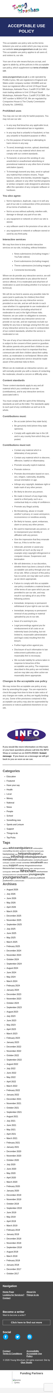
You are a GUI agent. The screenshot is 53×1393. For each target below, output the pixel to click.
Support (10, 829)
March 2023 (12, 1033)
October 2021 (13, 1108)
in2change (6, 857)
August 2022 (12, 1064)
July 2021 (11, 1121)
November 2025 (14, 920)
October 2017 (13, 1273)
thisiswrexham (9, 868)
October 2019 (13, 1204)
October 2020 (13, 1160)
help (16, 854)
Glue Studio (26, 1362)
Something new (14, 820)
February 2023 (13, 1038)
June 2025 (11, 933)
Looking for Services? (13, 1295)
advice (5, 848)
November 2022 (14, 1051)
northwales (6, 862)
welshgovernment (39, 868)
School (10, 816)
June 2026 (11, 898)
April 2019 (11, 1221)
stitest (46, 863)
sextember (26, 863)
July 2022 (11, 1068)
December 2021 (14, 1099)
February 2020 (13, 1186)
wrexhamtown (42, 872)
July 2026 (11, 894)
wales (31, 868)
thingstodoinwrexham (33, 865)
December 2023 (14, 994)
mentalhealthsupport (41, 860)
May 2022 (11, 1077)
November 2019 (14, 1199)
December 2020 (14, 1151)
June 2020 (11, 1169)
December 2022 (14, 1047)
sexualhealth (36, 862)
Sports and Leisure (15, 824)
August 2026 (12, 889)
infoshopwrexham (35, 856)
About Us (31, 1292)
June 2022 (11, 1073)
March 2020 (12, 1182)
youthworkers (8, 881)
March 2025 (12, 942)
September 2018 (14, 1247)
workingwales (7, 871)
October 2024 (13, 959)
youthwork (40, 878)
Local (9, 794)
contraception (38, 848)
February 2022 (13, 1090)
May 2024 (11, 977)
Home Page (8, 1292)
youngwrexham (15, 877)
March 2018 (12, 1256)
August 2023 (12, 1012)
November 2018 (14, 1243)
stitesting (5, 865)
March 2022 (12, 1086)
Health (10, 790)
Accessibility (32, 1351)
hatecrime (30, 851)
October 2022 (13, 1055)
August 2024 (12, 968)
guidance (23, 851)
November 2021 (14, 1103)
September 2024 (14, 964)
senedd (18, 863)
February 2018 (13, 1260)
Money (10, 798)
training (26, 868)
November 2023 (14, 999)
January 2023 (13, 1042)
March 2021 (12, 1138)
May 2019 (11, 1217)
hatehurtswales (39, 851)
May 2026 (11, 903)
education (15, 851)
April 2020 (11, 1177)
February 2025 (13, 946)
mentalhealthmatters (25, 860)
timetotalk (19, 868)
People (10, 811)
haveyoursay (8, 854)
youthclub (32, 878)
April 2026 (11, 907)
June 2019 (11, 1212)
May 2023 (11, 1025)
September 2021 (14, 1112)
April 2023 (11, 1029)
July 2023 (11, 1016)
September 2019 (14, 1208)
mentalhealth (10, 859)
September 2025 (14, 924)
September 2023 (14, 1007)
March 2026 (12, 911)
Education (11, 776)
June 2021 (11, 1125)
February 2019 (13, 1230)
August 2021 (12, 1116)
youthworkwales (19, 880)
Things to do (12, 833)
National (10, 803)
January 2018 (13, 1265)
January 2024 (13, 990)
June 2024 (11, 972)
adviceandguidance (20, 847)
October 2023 (13, 1003)
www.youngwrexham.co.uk (26, 49)
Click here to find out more (26, 1322)
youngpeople (37, 874)
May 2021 (11, 1129)
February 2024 (13, 985)
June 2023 (11, 1020)
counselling (7, 851)
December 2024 (14, 951)
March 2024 (12, 981)
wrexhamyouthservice (10, 874)
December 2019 (14, 1195)
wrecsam (16, 871)
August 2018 (12, 1252)
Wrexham (28, 871)
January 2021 (13, 1147)
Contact (6, 1298)
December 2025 (14, 916)
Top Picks (11, 838)
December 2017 (14, 1269)
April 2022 (11, 1081)
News (9, 807)
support (13, 865)
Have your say (13, 785)
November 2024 (14, 955)
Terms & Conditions (12, 1354)
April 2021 (11, 1134)
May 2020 (11, 1173)
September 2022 (14, 1060)
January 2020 (13, 1191)
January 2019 (13, 1234)
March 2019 (12, 1225)
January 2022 (13, 1095)
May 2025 (11, 937)
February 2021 (13, 1143)
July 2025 (11, 929)
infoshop (17, 857)
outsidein (13, 862)
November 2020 (14, 1156)
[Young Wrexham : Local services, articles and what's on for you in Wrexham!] (26, 8)
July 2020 (11, 1164)
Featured (11, 781)
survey (21, 865)
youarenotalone (22, 875)
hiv (42, 854)
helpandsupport (29, 853)
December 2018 (14, 1239)
